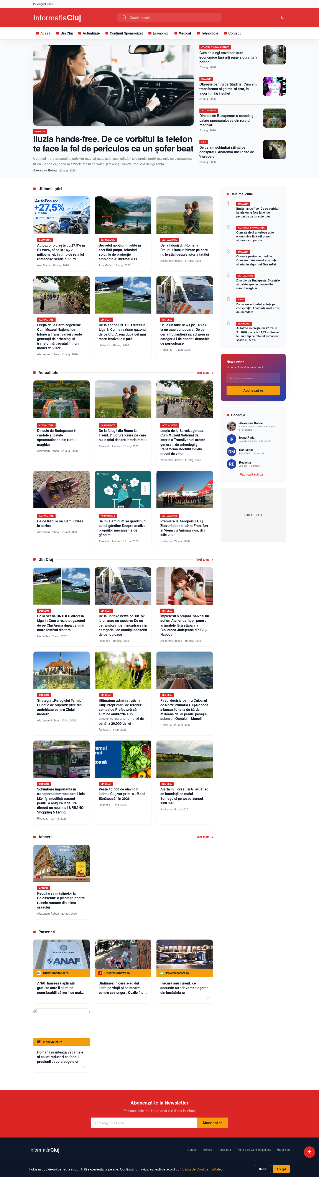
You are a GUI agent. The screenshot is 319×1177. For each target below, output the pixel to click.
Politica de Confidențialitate (200, 1169)
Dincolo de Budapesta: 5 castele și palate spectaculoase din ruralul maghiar (226, 120)
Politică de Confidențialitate (254, 1150)
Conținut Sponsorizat (126, 33)
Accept (281, 1169)
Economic (161, 33)
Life (203, 141)
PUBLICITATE (253, 515)
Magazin (40, 131)
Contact (234, 33)
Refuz (263, 1169)
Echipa (207, 1150)
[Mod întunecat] (282, 17)
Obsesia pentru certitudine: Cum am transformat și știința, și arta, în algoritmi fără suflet (228, 89)
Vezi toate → (204, 373)
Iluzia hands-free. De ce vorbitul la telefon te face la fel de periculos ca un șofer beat (113, 143)
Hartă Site (283, 1150)
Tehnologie (209, 33)
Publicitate (224, 1150)
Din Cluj (67, 33)
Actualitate (91, 33)
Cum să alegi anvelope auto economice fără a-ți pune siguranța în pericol (228, 57)
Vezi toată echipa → (253, 474)
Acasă (45, 33)
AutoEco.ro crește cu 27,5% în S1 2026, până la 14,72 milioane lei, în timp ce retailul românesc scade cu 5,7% (257, 334)
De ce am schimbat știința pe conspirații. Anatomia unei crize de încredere (226, 152)
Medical (185, 33)
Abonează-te (253, 390)
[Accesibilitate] (309, 1152)
